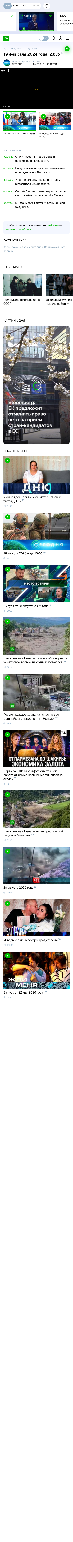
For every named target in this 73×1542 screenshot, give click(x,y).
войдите (53, 225)
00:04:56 (8, 168)
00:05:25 (8, 180)
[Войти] (60, 38)
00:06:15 (8, 191)
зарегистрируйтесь (18, 229)
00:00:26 (8, 157)
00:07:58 (8, 203)
